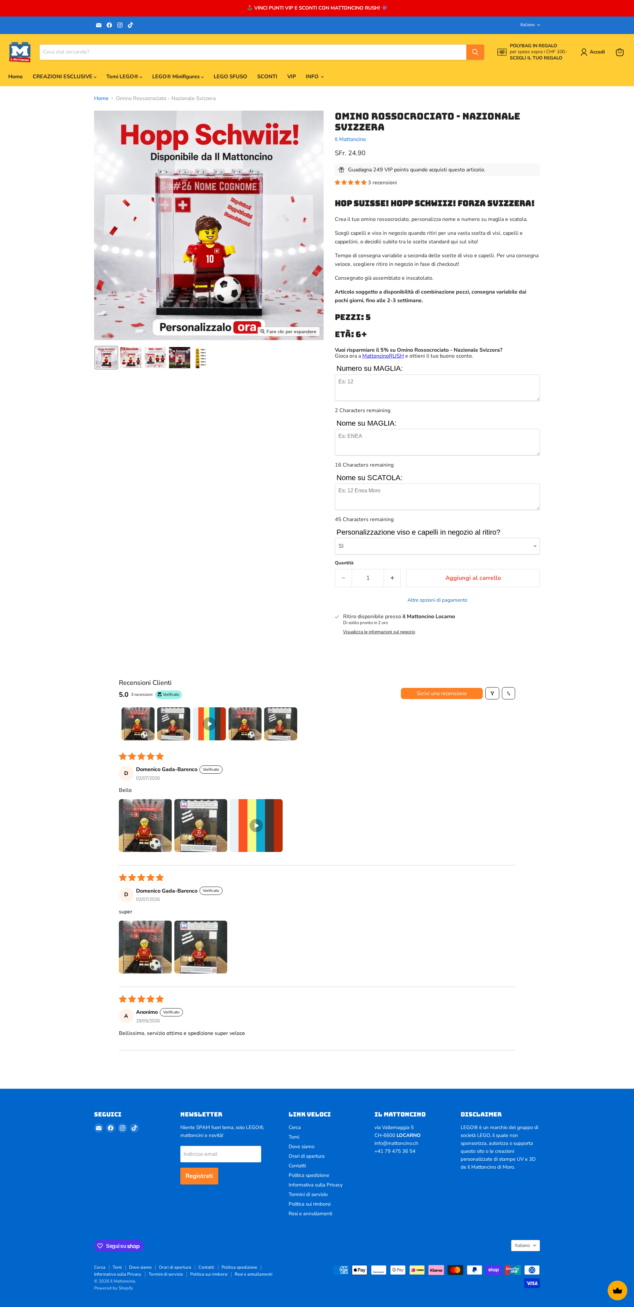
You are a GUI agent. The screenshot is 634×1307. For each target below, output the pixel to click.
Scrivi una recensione (442, 693)
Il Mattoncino (350, 139)
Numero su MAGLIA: (369, 368)
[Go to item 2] (173, 723)
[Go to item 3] (209, 723)
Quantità (344, 563)
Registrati (199, 1176)
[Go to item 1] (138, 723)
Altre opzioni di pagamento (437, 600)
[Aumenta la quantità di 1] (392, 578)
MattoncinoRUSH (383, 356)
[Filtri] (492, 693)
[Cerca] (475, 52)
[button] (594, 52)
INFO (313, 76)
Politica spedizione (309, 1175)
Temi (294, 1137)
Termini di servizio (308, 1194)
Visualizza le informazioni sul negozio (379, 632)
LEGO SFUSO (230, 76)
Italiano (527, 25)
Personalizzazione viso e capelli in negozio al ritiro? (418, 532)
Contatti (297, 1165)
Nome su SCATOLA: (369, 478)
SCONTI (267, 76)
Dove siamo (301, 1146)
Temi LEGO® (123, 76)
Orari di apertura (307, 1156)
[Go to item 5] (280, 723)
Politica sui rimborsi (310, 1204)
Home (15, 76)
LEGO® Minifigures (176, 76)
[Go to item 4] (245, 723)
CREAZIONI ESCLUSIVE (63, 76)
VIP (291, 76)
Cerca (295, 1127)
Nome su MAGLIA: (366, 423)
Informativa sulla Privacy (316, 1185)
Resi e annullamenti (310, 1213)
